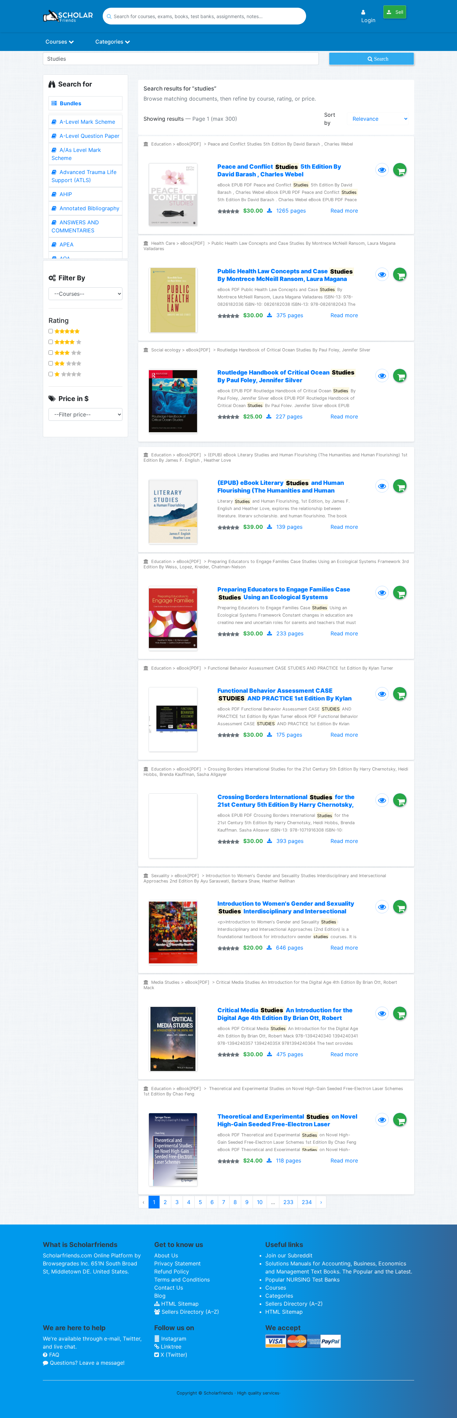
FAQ (53, 1354)
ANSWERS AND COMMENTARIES (75, 226)
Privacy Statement (177, 1263)
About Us (166, 1255)
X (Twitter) (173, 1354)
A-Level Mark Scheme (86, 121)
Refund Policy (171, 1271)
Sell (398, 12)
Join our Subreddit (288, 1255)
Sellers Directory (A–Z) (189, 1311)
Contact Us (168, 1287)
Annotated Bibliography (88, 208)
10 (260, 1202)
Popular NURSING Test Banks (302, 1279)
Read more (344, 210)
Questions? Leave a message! (86, 1362)
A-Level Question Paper (88, 135)
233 (288, 1202)
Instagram (173, 1338)
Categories (110, 41)
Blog (160, 1295)
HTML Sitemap (179, 1303)
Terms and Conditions (182, 1279)
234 (307, 1202)
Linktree (170, 1346)
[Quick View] (382, 169)
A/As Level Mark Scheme (76, 154)
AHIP (65, 194)
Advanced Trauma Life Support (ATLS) (84, 176)
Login (368, 20)
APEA (66, 244)
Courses (57, 41)
